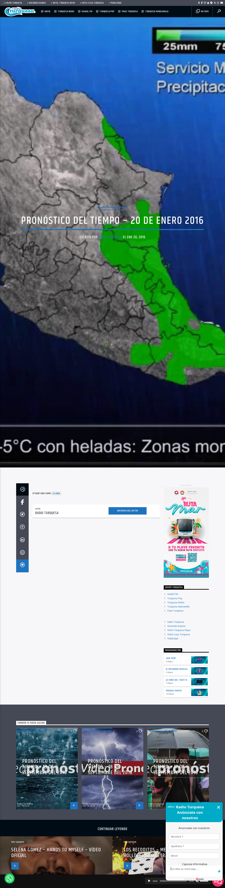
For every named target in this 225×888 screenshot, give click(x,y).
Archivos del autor (127, 549)
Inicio (47, 11)
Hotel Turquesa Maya (64, 3)
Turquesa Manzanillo (157, 11)
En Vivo (204, 11)
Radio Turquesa (110, 255)
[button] (9, 878)
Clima (56, 531)
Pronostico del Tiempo (112, 227)
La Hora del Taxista (176, 718)
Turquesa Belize (175, 640)
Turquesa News (66, 11)
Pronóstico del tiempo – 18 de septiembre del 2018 (110, 805)
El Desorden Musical (177, 707)
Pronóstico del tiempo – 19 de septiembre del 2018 (44, 805)
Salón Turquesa (14, 3)
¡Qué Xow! (171, 696)
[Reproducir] (149, 881)
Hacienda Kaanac (37, 3)
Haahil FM (87, 11)
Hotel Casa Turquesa (93, 3)
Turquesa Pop (107, 11)
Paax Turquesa (130, 11)
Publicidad (116, 3)
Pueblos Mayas (174, 729)
